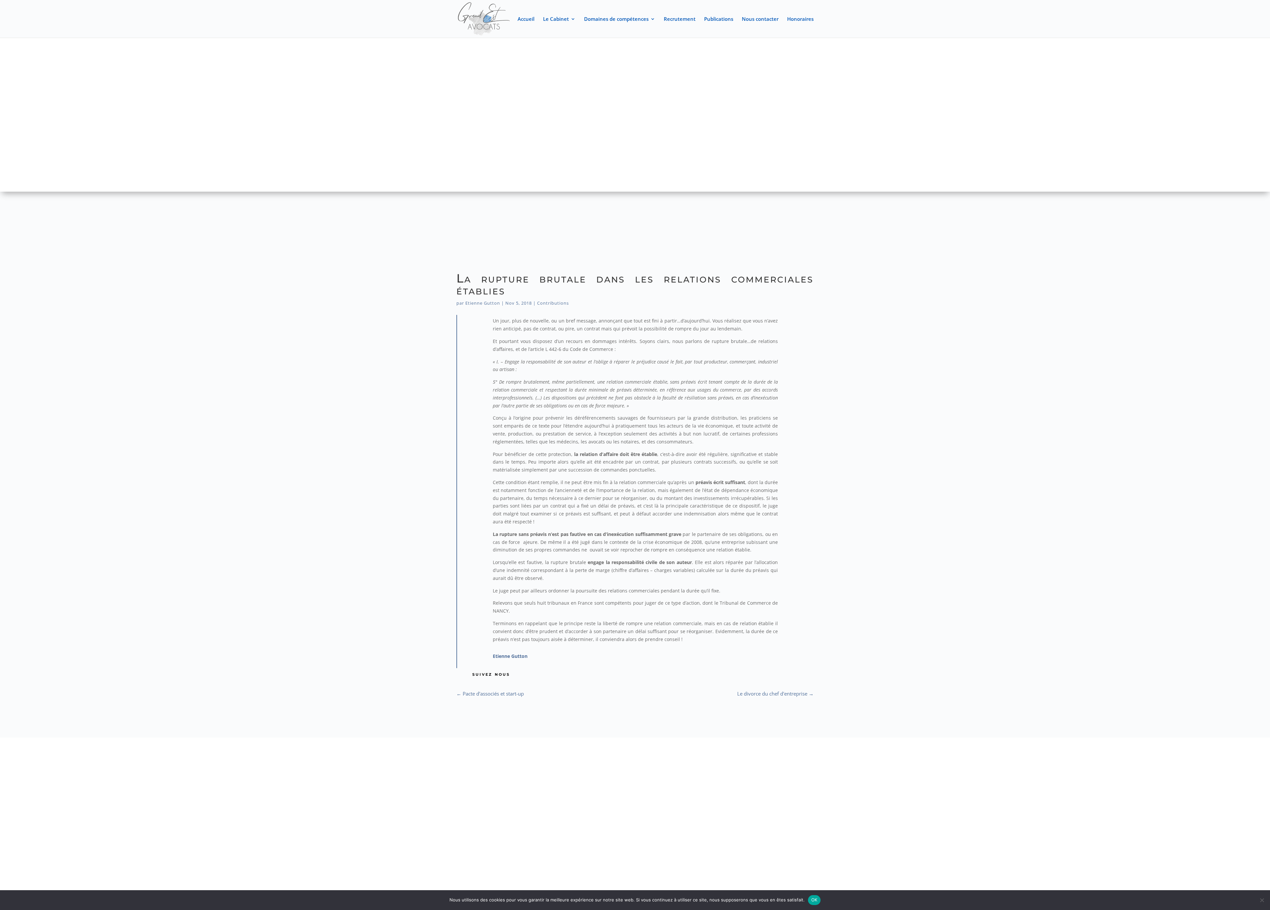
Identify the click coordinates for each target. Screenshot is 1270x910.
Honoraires (800, 19)
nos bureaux (233, 764)
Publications (718, 19)
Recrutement (680, 19)
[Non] (1261, 900)
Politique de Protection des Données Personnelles (635, 812)
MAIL (1036, 764)
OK (814, 899)
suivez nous (491, 674)
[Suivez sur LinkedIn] (496, 853)
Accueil (526, 19)
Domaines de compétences (616, 19)
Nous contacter (760, 19)
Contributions (553, 303)
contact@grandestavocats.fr (1037, 774)
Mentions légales (653, 802)
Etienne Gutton (482, 303)
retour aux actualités (638, 713)
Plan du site (608, 802)
